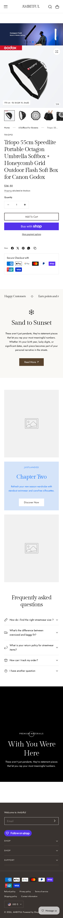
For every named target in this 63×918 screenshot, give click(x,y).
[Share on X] (17, 248)
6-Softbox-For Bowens (28, 127)
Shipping (8, 190)
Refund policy (9, 891)
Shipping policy (10, 896)
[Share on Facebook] (12, 248)
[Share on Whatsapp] (28, 248)
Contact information (29, 896)
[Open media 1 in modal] (57, 51)
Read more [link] (30, 362)
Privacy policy (25, 891)
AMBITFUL (17, 912)
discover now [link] (31, 502)
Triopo (8, 134)
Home (7, 127)
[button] (5, 7)
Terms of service (41, 891)
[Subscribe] (54, 820)
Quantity (8, 197)
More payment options (31, 234)
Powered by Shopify (32, 912)
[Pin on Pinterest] (23, 248)
